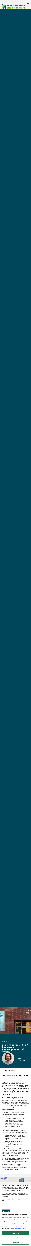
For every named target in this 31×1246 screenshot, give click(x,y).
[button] (4, 1211)
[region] (15, 1229)
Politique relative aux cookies (18, 1228)
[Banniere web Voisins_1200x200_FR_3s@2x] (15, 1181)
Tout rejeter (15, 1242)
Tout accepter (15, 1233)
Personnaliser (15, 1238)
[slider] (8, 1075)
